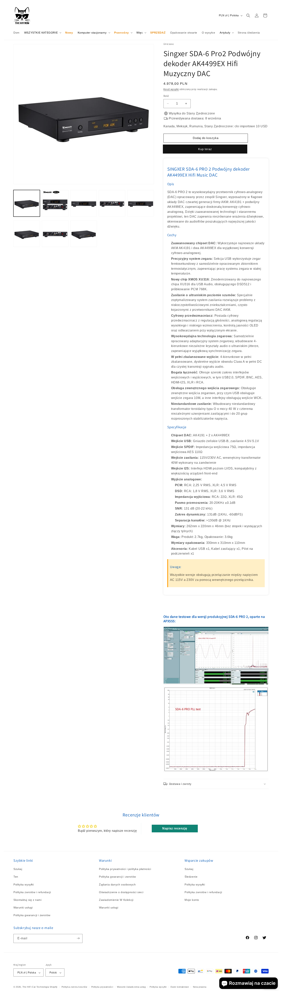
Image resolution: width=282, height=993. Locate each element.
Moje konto (192, 899)
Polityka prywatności (102, 987)
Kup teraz (206, 149)
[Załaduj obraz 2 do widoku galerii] (55, 203)
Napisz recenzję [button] (174, 828)
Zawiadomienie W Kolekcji (116, 899)
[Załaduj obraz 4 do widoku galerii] (112, 203)
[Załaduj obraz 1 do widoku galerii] (26, 203)
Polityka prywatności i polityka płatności (125, 869)
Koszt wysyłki (171, 89)
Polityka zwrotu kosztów (74, 987)
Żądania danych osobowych (117, 884)
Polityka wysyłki (23, 884)
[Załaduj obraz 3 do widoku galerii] (83, 203)
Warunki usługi (23, 907)
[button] (42, 33)
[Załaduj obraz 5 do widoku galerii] (140, 203)
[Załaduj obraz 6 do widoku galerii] (26, 233)
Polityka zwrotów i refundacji (32, 892)
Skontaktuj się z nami (27, 899)
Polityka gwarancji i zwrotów (31, 915)
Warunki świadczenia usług (131, 987)
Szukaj (17, 869)
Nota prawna (199, 987)
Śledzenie (191, 876)
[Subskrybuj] (78, 938)
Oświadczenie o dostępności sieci (121, 892)
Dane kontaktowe (180, 987)
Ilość (166, 96)
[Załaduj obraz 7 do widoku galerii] (55, 233)
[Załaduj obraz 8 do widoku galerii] (83, 233)
